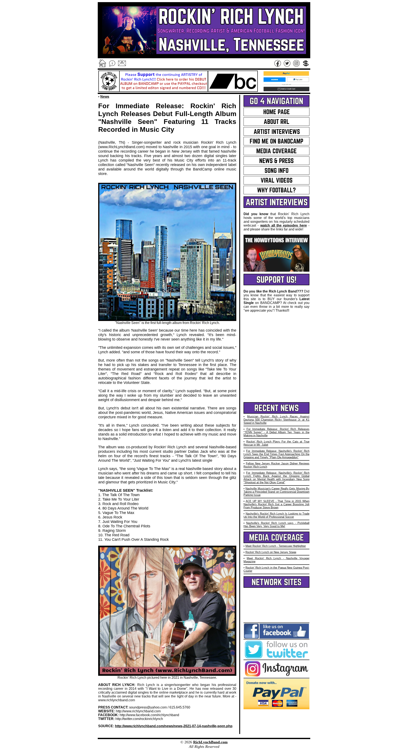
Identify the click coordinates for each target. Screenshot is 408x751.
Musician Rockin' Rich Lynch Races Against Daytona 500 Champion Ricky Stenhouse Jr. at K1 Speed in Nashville (276, 419)
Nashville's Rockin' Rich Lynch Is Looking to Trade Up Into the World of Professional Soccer (276, 515)
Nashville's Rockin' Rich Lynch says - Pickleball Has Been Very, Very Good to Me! (276, 524)
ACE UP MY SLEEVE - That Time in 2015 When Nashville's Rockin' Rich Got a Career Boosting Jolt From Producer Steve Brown (276, 504)
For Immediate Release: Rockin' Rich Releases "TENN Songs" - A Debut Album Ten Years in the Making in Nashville (276, 432)
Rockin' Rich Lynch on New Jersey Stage (270, 552)
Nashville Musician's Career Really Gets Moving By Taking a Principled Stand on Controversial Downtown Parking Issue (276, 492)
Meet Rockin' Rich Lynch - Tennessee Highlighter (275, 546)
